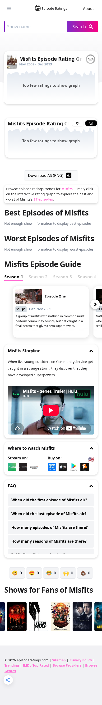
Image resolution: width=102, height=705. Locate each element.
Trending (12, 665)
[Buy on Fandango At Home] (85, 467)
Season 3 (62, 276)
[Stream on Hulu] (13, 467)
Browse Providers (67, 665)
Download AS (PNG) (45, 175)
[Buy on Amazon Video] (53, 467)
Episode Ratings (54, 8)
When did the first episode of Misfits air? (49, 500)
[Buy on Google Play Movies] (75, 467)
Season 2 (38, 276)
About (88, 8)
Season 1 (13, 276)
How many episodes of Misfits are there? (49, 527)
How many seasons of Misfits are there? (49, 541)
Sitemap (59, 660)
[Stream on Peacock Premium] (24, 467)
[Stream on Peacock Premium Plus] (35, 467)
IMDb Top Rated (36, 665)
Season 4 (87, 276)
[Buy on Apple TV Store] (64, 467)
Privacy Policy (81, 660)
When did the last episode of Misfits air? (49, 513)
